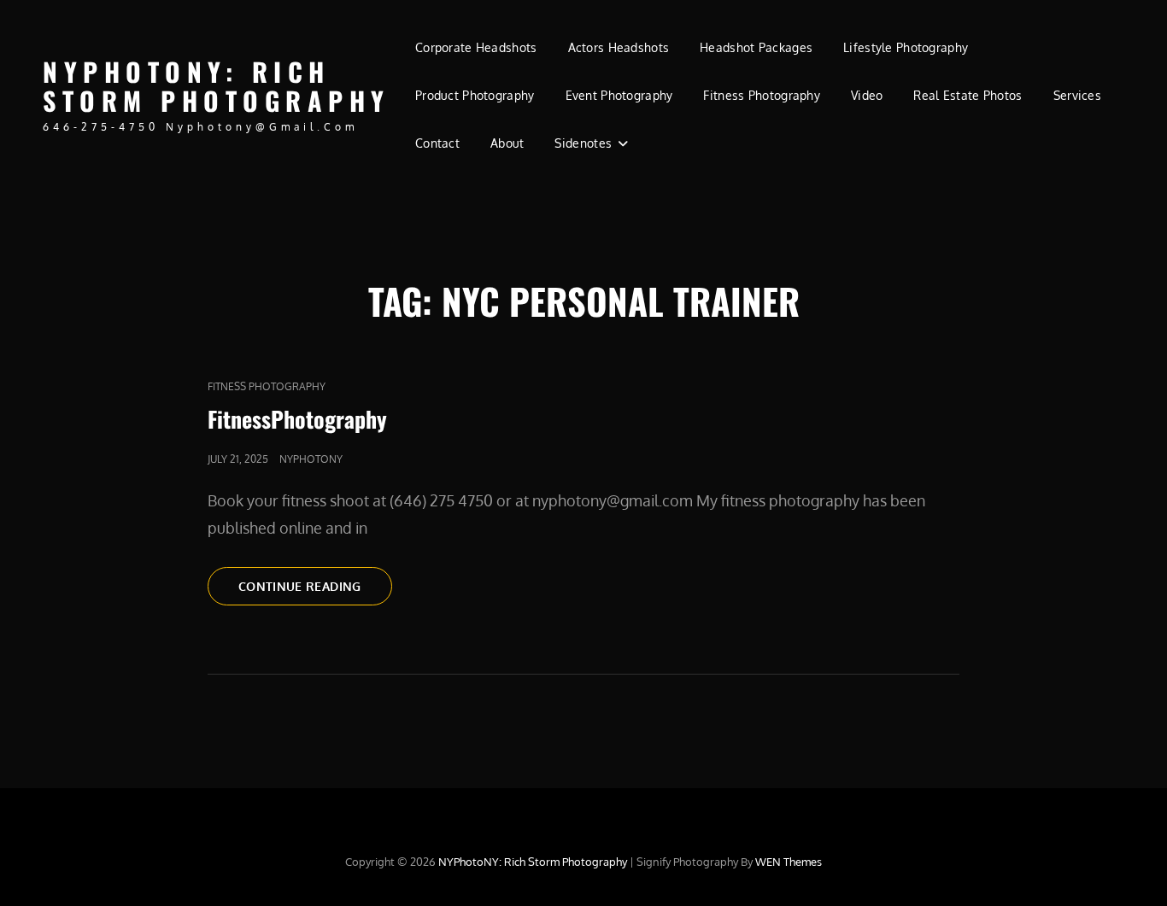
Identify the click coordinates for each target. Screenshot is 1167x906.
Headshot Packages (756, 47)
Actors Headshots (619, 47)
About (507, 143)
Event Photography (619, 95)
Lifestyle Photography (905, 47)
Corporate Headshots (476, 47)
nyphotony (311, 459)
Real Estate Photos (967, 95)
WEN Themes (788, 861)
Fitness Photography (761, 95)
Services (1077, 95)
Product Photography (475, 95)
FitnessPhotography (297, 418)
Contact (437, 143)
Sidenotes (583, 143)
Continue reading (315, 585)
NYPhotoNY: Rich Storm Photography (216, 86)
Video (867, 95)
